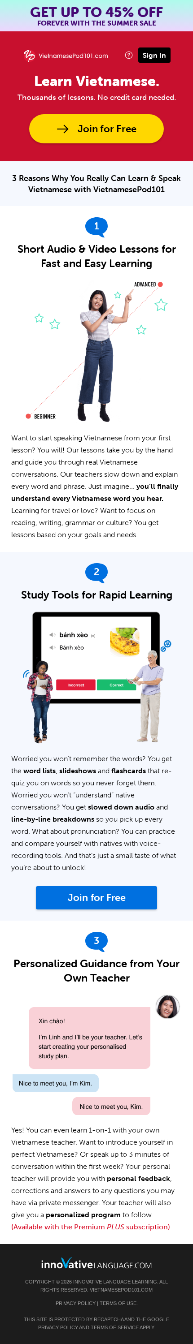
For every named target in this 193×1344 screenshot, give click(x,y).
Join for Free (107, 129)
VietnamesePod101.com (121, 1289)
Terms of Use (118, 1303)
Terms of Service (115, 1327)
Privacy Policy (76, 1303)
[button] (129, 55)
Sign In (154, 55)
